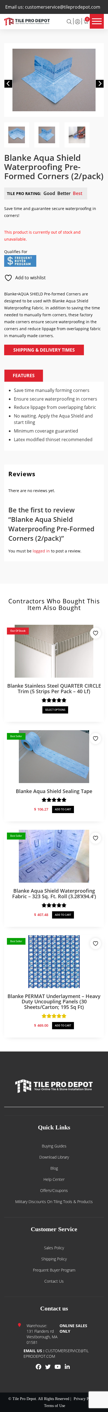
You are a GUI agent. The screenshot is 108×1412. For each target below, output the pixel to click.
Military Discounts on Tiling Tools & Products (54, 1201)
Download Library (54, 1157)
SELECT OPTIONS (55, 710)
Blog (54, 1168)
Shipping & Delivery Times (44, 350)
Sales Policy (54, 1247)
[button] (8, 84)
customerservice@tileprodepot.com (62, 7)
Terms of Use (54, 1406)
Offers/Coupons (54, 1190)
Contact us (54, 1281)
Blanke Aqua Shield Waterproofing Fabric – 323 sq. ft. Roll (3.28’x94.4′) (54, 893)
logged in (41, 551)
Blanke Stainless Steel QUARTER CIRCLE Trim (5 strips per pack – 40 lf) (54, 688)
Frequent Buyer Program (54, 1270)
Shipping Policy (54, 1259)
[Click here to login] (77, 21)
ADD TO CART (63, 809)
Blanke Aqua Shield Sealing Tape (54, 791)
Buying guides (54, 1146)
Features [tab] (24, 375)
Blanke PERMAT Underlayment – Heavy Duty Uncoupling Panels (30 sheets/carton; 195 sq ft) (54, 1002)
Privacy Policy (85, 1399)
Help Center (54, 1179)
